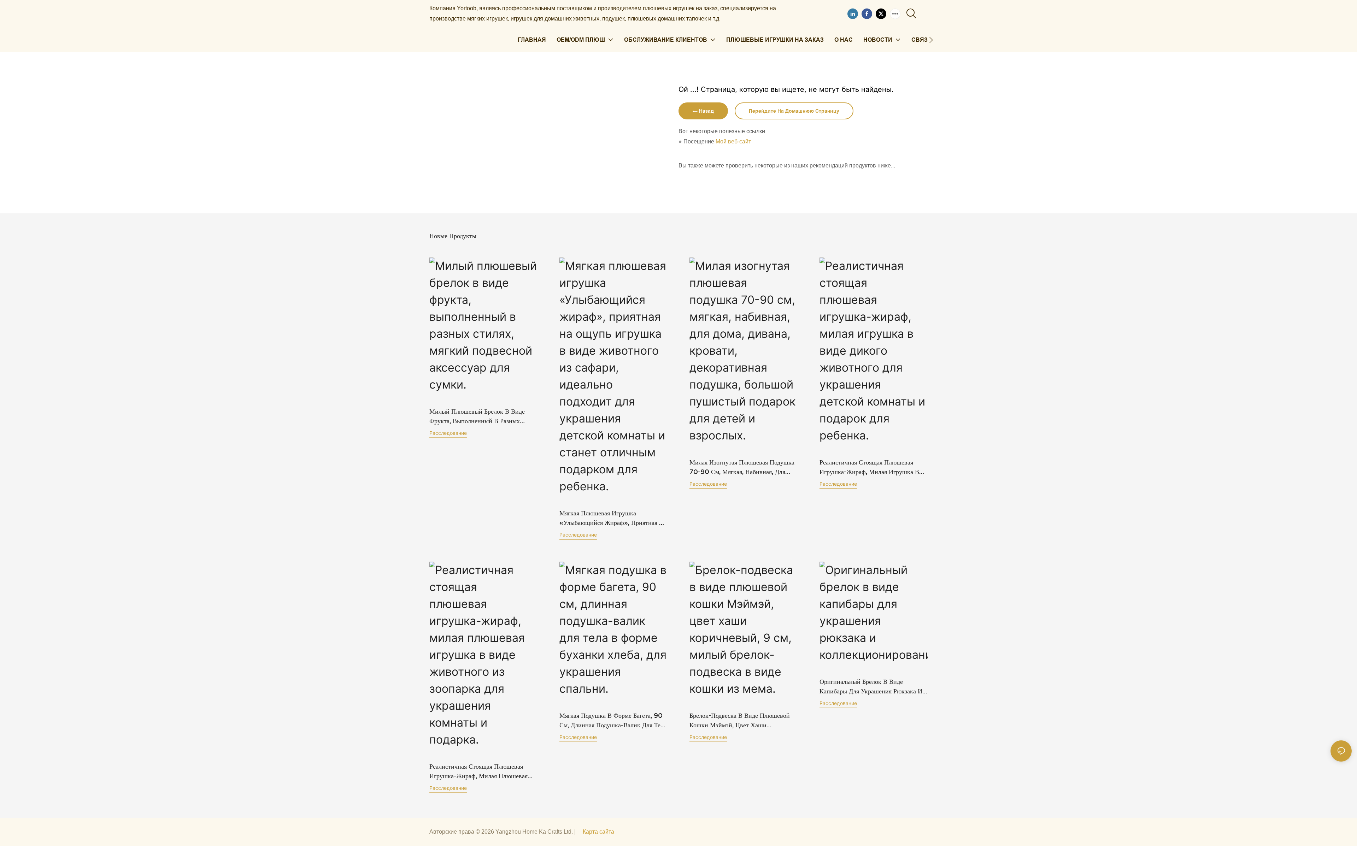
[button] (931, 40)
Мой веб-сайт (733, 141)
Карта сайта (598, 832)
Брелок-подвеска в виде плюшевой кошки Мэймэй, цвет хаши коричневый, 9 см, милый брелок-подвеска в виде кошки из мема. (739, 721)
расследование (448, 433)
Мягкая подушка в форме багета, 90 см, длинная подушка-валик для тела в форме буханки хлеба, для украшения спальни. (612, 721)
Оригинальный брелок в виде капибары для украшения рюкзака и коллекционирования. (871, 687)
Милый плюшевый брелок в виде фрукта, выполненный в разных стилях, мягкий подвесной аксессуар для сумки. (482, 417)
